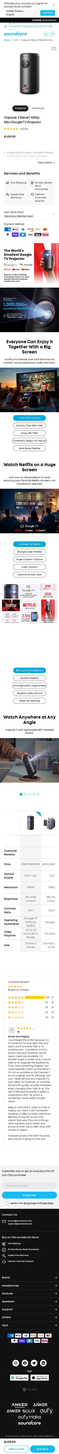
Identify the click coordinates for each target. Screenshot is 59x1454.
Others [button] (6, 1317)
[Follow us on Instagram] (15, 1363)
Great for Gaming (29, 700)
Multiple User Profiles (29, 551)
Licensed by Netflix (29, 544)
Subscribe (29, 1195)
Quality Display (29, 678)
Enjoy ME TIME (29, 433)
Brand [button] (6, 1277)
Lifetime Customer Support (21, 1261)
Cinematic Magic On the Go (29, 440)
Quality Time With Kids (29, 425)
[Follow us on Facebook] (25, 1363)
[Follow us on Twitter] (34, 1363)
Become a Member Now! (19, 216)
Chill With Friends (29, 418)
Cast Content (30, 567)
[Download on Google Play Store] (19, 1378)
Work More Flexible (29, 448)
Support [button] (7, 1309)
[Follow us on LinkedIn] (43, 1363)
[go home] (15, 33)
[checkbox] (7, 1203)
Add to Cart (16, 1449)
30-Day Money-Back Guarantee (23, 1249)
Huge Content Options (29, 559)
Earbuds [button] (7, 1293)
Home (7, 40)
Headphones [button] (10, 1285)
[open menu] (52, 34)
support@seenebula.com (20, 1224)
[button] (53, 5)
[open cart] (46, 34)
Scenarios (38, 108)
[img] (7, 229)
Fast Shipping (14, 1243)
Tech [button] (5, 1325)
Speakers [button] (8, 1301)
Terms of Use (30, 1203)
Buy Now (42, 1449)
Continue (47, 12)
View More (45, 162)
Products (20, 108)
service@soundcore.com (20, 1221)
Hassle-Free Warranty (18, 1255)
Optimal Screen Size (29, 574)
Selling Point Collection (29, 670)
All (15, 40)
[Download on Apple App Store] (39, 1378)
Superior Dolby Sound (29, 693)
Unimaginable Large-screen (29, 685)
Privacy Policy (46, 1203)
